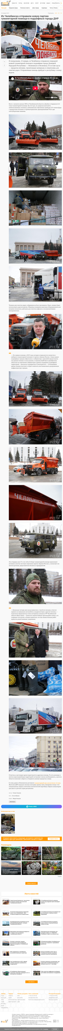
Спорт (37, 3)
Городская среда (13, 8)
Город (20, 3)
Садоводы (44, 8)
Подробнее (45, 1029)
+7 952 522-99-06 (32, 995)
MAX (56, 13)
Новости (14, 3)
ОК (61, 13)
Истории (42, 3)
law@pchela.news (16, 1025)
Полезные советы (25, 8)
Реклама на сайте (53, 999)
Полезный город (13, 999)
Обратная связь (13, 1001)
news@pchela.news (33, 997)
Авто (32, 3)
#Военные (12, 801)
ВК (59, 13)
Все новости (31, 981)
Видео (48, 3)
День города (35, 8)
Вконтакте (20, 997)
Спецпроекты (56, 3)
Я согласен (55, 1029)
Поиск (10, 997)
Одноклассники (21, 999)
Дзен (18, 1001)
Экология (26, 3)
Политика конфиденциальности (36, 999)
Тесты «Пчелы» (54, 8)
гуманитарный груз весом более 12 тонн (47, 783)
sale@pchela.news (53, 997)
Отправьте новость (53, 838)
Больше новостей (31, 883)
